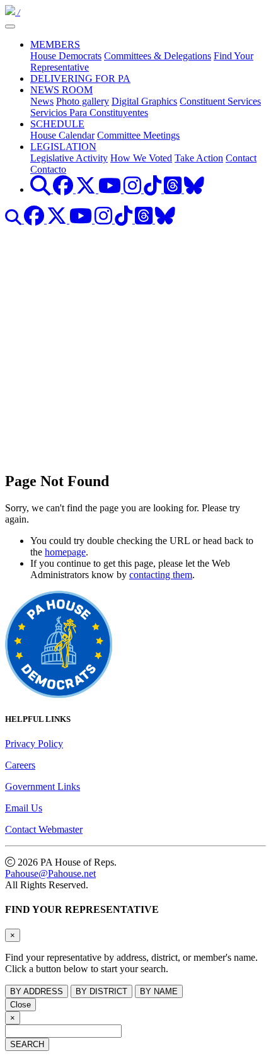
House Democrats (65, 55)
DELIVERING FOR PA (80, 78)
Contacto (48, 169)
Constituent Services (220, 101)
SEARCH (27, 1044)
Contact (241, 158)
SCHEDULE (57, 124)
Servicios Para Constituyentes (89, 112)
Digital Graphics (144, 101)
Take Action (199, 158)
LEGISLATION (63, 146)
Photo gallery (82, 101)
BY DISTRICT (101, 991)
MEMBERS (55, 44)
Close (20, 1004)
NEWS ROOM (61, 89)
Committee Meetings (138, 135)
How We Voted (141, 158)
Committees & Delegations (157, 55)
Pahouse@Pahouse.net (50, 873)
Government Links (42, 786)
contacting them (160, 574)
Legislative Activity (69, 158)
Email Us (23, 808)
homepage (65, 552)
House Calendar (62, 135)
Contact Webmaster (44, 829)
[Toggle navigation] (10, 26)
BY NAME (159, 991)
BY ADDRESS (36, 991)
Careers (20, 765)
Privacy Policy (34, 743)
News (42, 101)
